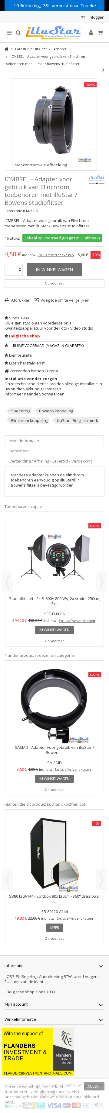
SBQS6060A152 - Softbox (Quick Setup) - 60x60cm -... (54, 898)
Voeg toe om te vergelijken (65, 300)
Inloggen (96, 17)
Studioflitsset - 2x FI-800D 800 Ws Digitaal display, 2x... (54, 601)
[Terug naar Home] (6, 49)
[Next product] (103, 70)
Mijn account (16, 1004)
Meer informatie (24, 440)
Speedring (20, 411)
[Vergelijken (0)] (83, 18)
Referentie (13, 210)
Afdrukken (20, 300)
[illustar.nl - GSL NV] (54, 32)
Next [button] (101, 581)
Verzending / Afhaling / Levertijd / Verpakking (50, 461)
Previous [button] (7, 581)
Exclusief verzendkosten (56, 255)
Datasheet (19, 451)
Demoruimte (20, 355)
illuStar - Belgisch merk (77, 420)
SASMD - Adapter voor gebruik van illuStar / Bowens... (54, 750)
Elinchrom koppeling (29, 420)
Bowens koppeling (56, 411)
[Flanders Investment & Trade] (38, 1051)
